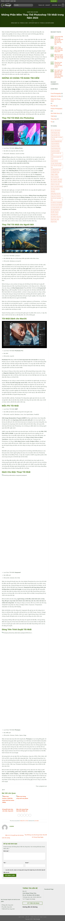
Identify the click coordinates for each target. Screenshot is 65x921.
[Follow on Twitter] (61, 1)
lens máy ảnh (54, 181)
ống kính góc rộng (55, 219)
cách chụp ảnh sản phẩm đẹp (56, 166)
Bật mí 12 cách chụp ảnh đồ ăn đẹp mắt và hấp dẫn (59, 57)
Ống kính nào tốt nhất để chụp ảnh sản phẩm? (58, 65)
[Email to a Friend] (24, 815)
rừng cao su (53, 196)
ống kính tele (53, 221)
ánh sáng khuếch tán (55, 209)
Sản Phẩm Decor (55, 113)
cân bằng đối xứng (55, 172)
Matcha (52, 184)
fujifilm (56, 174)
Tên (4, 862)
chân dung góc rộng (55, 132)
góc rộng (60, 179)
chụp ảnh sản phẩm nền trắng (56, 154)
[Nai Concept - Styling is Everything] (6, 5)
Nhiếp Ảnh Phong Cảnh (55, 100)
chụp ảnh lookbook (55, 143)
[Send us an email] (63, 1)
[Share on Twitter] (21, 815)
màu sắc (57, 184)
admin (52, 22)
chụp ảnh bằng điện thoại (56, 141)
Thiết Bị (53, 116)
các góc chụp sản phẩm (56, 163)
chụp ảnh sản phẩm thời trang (56, 158)
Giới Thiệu (21, 916)
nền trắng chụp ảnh (55, 188)
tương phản (59, 202)
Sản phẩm (54, 5)
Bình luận (6, 851)
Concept (47, 5)
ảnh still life (53, 216)
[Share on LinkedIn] (30, 815)
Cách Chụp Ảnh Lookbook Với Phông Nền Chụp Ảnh (59, 49)
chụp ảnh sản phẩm (55, 150)
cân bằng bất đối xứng (55, 169)
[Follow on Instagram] (60, 1)
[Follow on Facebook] (58, 1)
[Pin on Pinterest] (27, 815)
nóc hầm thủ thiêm (58, 186)
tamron (58, 196)
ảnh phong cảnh (54, 214)
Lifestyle (59, 181)
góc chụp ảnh (54, 179)
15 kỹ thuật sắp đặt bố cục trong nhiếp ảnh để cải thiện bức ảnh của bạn (59, 40)
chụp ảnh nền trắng (55, 146)
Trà (51, 121)
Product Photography (56, 108)
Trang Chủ (41, 5)
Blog (59, 5)
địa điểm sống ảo (54, 212)
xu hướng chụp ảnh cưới (56, 207)
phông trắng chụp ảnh (55, 193)
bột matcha (57, 130)
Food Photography (56, 93)
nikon (52, 186)
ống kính (58, 216)
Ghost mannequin (54, 176)
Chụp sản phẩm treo (55, 135)
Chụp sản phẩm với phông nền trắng (56, 138)
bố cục (52, 130)
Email (27, 862)
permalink (37, 820)
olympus (53, 191)
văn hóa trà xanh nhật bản (56, 204)
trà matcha (53, 202)
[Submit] (31, 5)
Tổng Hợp (53, 119)
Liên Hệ (27, 916)
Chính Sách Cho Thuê (36, 916)
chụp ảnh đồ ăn (54, 161)
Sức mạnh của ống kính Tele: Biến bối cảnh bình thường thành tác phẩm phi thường (59, 73)
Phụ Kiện (53, 105)
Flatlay (52, 174)
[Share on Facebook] (19, 815)
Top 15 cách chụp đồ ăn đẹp (56, 199)
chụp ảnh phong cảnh (55, 148)
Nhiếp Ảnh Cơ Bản (32, 12)
